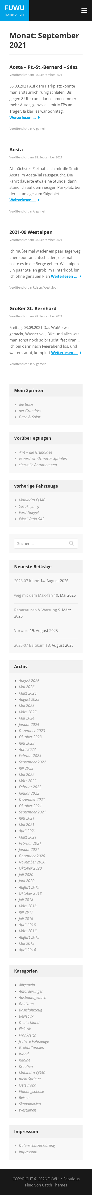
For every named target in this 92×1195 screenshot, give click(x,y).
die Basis (26, 404)
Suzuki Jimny (29, 506)
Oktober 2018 (30, 893)
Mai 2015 (26, 943)
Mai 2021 (26, 824)
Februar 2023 (30, 755)
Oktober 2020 (30, 868)
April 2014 (27, 949)
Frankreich (27, 1035)
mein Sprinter (30, 1078)
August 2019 (29, 887)
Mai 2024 (26, 718)
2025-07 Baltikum (29, 645)
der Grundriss (30, 410)
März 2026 (28, 693)
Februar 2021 (30, 843)
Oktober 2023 (30, 736)
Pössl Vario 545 (31, 518)
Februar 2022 (30, 786)
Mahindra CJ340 (32, 500)
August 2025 (29, 699)
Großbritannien (31, 1047)
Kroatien (26, 1066)
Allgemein (39, 128)
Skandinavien (30, 1104)
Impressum (28, 1151)
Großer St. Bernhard (33, 308)
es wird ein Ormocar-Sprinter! (43, 458)
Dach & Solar (29, 417)
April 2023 (27, 749)
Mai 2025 (26, 705)
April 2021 (27, 830)
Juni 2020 (26, 880)
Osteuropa (27, 1085)
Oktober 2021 (30, 805)
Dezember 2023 (32, 730)
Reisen (37, 287)
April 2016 (27, 924)
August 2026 (29, 680)
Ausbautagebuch (32, 997)
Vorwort (21, 630)
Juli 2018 (26, 899)
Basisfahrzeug (30, 1010)
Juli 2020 (26, 874)
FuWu (15, 7)
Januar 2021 (29, 849)
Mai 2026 (26, 686)
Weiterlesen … (22, 117)
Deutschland (29, 1022)
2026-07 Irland (26, 580)
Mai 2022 (26, 774)
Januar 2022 (29, 793)
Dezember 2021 (32, 799)
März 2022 (28, 780)
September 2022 (32, 762)
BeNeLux (26, 1016)
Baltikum (26, 1003)
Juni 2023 (26, 743)
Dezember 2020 (32, 855)
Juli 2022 (26, 768)
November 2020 (32, 862)
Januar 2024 (29, 724)
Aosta (16, 149)
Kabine (24, 1060)
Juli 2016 (26, 918)
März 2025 (28, 712)
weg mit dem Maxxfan (33, 595)
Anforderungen (31, 991)
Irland (24, 1054)
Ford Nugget (29, 512)
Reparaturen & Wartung (35, 610)
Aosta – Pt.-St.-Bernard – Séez (43, 67)
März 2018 (28, 906)
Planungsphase (31, 1091)
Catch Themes (54, 1185)
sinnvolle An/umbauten (38, 464)
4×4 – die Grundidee (35, 452)
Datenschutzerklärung (37, 1145)
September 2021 (32, 812)
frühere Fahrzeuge (34, 1041)
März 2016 (28, 930)
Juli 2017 (26, 912)
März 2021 (28, 837)
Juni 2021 (26, 818)
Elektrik (25, 1028)
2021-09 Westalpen (31, 232)
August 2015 (29, 937)
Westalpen (50, 287)
